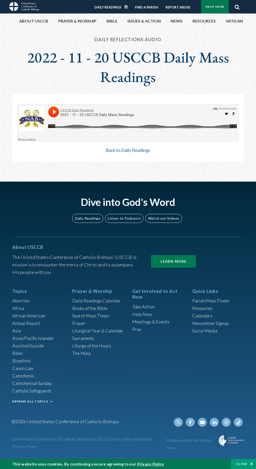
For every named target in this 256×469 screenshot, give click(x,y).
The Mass (81, 353)
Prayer (79, 323)
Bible (17, 353)
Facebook (190, 422)
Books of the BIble (90, 308)
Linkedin (214, 422)
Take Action (143, 306)
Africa (18, 308)
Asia (16, 330)
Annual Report (26, 323)
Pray (136, 329)
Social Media (204, 330)
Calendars (202, 315)
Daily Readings (107, 7)
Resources (202, 308)
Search (237, 6)
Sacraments (83, 338)
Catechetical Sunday (32, 383)
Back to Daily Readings (128, 150)
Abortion (21, 300)
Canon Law (22, 368)
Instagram (226, 422)
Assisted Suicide (28, 345)
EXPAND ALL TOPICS (30, 401)
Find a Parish (146, 7)
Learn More (173, 261)
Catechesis (23, 375)
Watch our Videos (163, 218)
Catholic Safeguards (31, 390)
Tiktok (238, 422)
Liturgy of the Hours (91, 345)
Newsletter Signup (210, 323)
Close (242, 464)
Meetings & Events (151, 321)
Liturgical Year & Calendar (97, 330)
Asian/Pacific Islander (33, 338)
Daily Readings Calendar (128, 7)
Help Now (215, 7)
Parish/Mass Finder (211, 300)
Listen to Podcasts (124, 218)
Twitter (178, 422)
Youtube (202, 422)
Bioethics (21, 360)
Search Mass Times (90, 315)
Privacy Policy (25, 446)
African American (28, 315)
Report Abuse (178, 7)
